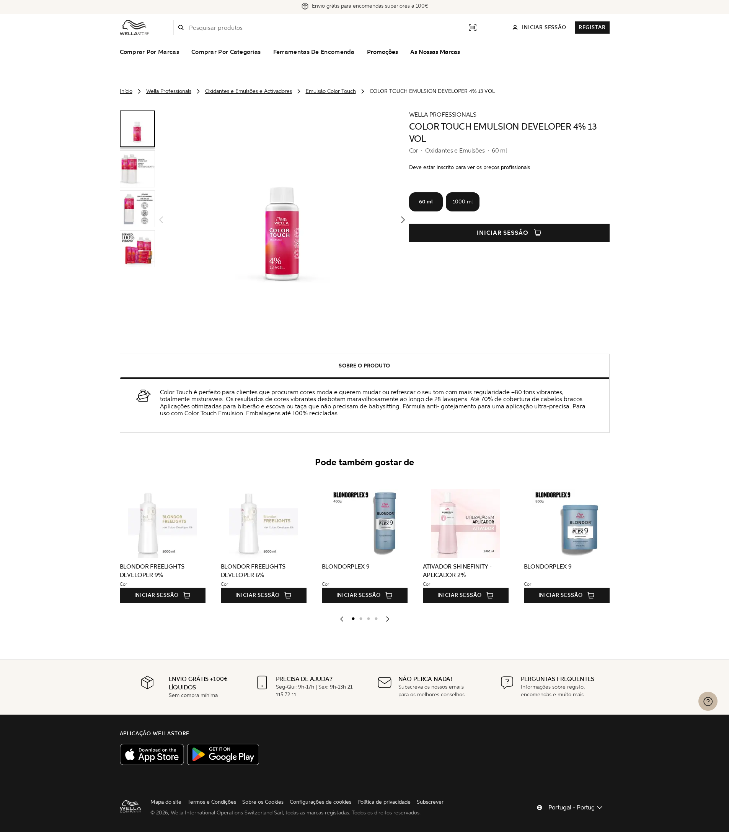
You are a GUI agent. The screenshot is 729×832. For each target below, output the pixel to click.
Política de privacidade (384, 802)
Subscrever (430, 802)
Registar (592, 27)
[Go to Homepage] (134, 27)
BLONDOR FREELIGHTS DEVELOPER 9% (152, 570)
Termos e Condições (212, 802)
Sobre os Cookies (263, 802)
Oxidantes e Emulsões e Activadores (248, 91)
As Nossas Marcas (435, 52)
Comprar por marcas (149, 52)
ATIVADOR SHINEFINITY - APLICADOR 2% (457, 570)
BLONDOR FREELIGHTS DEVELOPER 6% (253, 570)
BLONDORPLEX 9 (346, 566)
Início (126, 91)
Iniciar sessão (502, 233)
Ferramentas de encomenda (314, 52)
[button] (181, 27)
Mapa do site (165, 802)
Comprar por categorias (226, 52)
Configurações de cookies (320, 802)
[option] (351, 617)
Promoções (382, 52)
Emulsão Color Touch (331, 91)
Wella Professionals (168, 91)
